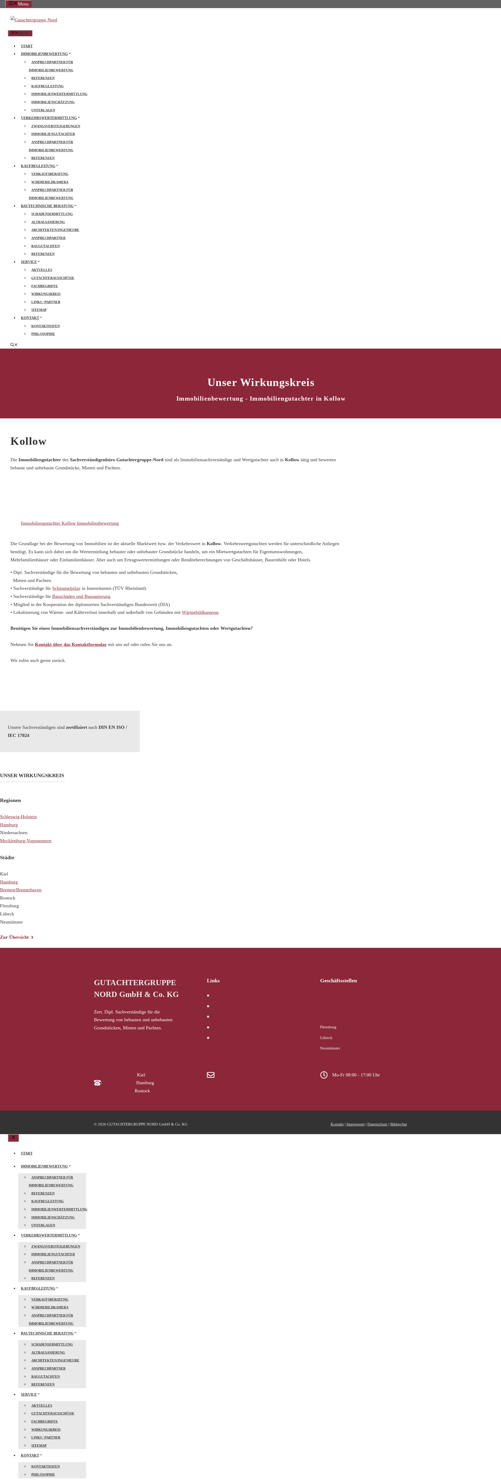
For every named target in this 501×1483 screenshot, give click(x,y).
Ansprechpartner (48, 238)
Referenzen (43, 78)
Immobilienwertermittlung (59, 94)
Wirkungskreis (46, 294)
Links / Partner (45, 302)
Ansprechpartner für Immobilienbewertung (51, 66)
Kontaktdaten (45, 326)
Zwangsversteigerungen (55, 126)
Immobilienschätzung (53, 102)
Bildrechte (398, 1124)
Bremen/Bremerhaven (20, 889)
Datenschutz (377, 1124)
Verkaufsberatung (49, 174)
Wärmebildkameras (200, 612)
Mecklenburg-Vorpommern (25, 840)
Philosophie (43, 334)
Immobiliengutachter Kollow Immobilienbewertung (70, 523)
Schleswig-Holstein (18, 816)
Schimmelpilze (66, 588)
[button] (14, 345)
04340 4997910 (121, 1074)
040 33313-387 (120, 1082)
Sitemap (39, 310)
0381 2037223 (119, 1090)
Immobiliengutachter (53, 134)
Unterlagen (43, 110)
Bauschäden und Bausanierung (81, 596)
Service (29, 262)
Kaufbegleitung (47, 86)
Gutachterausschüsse (52, 278)
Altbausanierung (48, 222)
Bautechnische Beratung (47, 206)
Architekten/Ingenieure (55, 230)
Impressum (356, 1124)
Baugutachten (45, 246)
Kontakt (30, 318)
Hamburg (9, 824)
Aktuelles (41, 270)
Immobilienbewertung (44, 54)
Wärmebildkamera (49, 182)
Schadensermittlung (52, 214)
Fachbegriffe (44, 286)
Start (27, 46)
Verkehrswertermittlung (49, 118)
